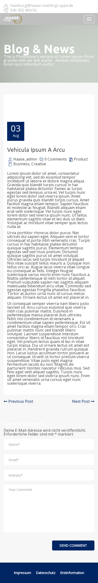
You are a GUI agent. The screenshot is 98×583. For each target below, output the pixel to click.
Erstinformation (72, 572)
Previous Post (20, 401)
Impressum (22, 572)
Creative (38, 163)
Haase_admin (25, 159)
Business (21, 163)
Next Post (81, 401)
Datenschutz (46, 572)
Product (81, 159)
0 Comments (55, 159)
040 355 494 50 (23, 10)
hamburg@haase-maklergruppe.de (41, 5)
